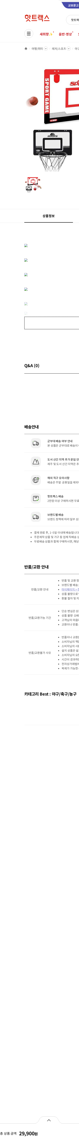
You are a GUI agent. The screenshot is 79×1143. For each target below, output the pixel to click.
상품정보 (48, 215)
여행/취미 (37, 49)
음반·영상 (65, 34)
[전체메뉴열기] (28, 33)
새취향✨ (46, 34)
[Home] (26, 48)
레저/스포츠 (59, 49)
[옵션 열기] (49, 1120)
